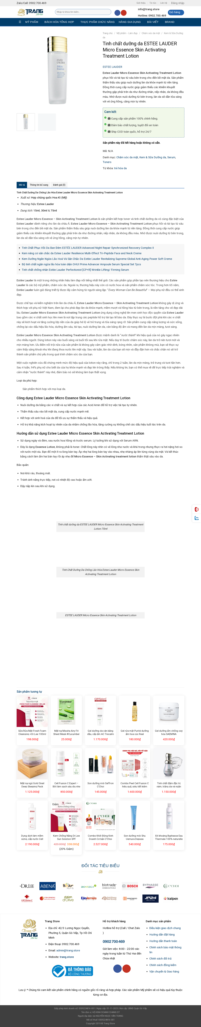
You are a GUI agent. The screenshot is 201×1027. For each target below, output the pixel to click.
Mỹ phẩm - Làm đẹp (127, 33)
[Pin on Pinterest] (125, 177)
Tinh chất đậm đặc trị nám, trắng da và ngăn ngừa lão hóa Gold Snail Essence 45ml (169, 785)
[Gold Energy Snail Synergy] (109, 898)
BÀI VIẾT (152, 21)
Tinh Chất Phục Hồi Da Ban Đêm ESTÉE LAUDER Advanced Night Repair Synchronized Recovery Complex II (88, 247)
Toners (107, 162)
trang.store (67, 957)
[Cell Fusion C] (27, 898)
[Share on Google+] (131, 177)
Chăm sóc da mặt (151, 33)
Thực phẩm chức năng (97, 21)
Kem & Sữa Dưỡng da (152, 157)
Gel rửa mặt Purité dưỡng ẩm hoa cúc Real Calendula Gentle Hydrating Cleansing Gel (135, 732)
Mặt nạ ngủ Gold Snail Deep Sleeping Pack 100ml (32, 785)
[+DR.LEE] (27, 886)
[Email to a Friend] (118, 177)
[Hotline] (196, 509)
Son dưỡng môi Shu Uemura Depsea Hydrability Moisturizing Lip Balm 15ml (135, 837)
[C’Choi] (171, 886)
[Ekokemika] (88, 898)
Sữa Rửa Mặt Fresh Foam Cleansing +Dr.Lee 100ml (32, 732)
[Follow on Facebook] (117, 13)
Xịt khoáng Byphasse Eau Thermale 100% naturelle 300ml (169, 837)
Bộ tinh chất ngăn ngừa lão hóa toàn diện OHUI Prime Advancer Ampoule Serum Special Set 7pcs (81, 264)
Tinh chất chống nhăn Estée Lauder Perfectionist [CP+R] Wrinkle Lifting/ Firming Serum (75, 269)
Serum (171, 157)
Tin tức (152, 3)
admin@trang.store (68, 950)
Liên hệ (163, 3)
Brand (170, 21)
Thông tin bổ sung (39, 184)
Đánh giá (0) (59, 184)
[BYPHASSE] (150, 886)
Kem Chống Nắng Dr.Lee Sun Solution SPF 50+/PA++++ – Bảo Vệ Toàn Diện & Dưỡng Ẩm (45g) (66, 837)
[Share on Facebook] (106, 177)
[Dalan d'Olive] (68, 898)
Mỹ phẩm (31, 21)
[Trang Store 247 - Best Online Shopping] (31, 12)
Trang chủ (108, 33)
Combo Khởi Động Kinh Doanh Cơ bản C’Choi (100, 837)
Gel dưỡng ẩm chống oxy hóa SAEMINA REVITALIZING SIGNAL (169, 732)
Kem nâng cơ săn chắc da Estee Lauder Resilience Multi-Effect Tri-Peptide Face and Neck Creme (81, 253)
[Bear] (68, 886)
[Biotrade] (109, 886)
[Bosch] (130, 886)
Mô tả (22, 184)
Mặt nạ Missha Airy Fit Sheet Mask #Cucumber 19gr (66, 732)
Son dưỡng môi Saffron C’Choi (100, 785)
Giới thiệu (141, 3)
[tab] (22, 185)
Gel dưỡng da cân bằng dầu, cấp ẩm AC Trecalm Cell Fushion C (100, 732)
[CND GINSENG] (47, 898)
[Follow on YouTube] (124, 13)
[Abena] (47, 886)
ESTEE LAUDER (112, 67)
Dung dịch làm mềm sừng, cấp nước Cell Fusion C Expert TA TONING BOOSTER (32, 837)
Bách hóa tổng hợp (59, 21)
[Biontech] (88, 886)
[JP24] (150, 898)
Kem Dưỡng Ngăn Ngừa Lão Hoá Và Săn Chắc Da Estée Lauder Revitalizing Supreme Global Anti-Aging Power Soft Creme (97, 259)
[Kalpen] (171, 898)
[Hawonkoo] (130, 898)
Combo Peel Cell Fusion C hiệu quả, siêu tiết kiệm (135, 785)
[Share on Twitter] (112, 177)
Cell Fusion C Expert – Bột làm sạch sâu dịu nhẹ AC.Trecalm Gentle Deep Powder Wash (66, 785)
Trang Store (109, 1023)
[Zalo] (196, 518)
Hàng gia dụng (130, 21)
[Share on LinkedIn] (137, 177)
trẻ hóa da (120, 168)
